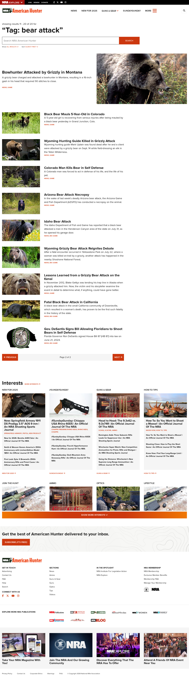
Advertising (7, 571)
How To (159, 430)
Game (10, 87)
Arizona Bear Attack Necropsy (66, 194)
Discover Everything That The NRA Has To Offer (115, 661)
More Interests (31, 384)
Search (129, 40)
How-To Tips (151, 389)
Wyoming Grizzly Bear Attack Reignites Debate (79, 248)
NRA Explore (102, 575)
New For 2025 (10, 389)
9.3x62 (101, 430)
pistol (25, 433)
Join (30, 2)
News (74, 10)
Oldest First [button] (30, 47)
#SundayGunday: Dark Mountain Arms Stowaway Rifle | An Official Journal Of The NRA (70, 458)
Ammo (114, 430)
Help (4, 582)
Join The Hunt (10, 483)
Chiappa (54, 432)
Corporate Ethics (36, 673)
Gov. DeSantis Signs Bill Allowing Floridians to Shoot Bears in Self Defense (83, 330)
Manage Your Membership (155, 582)
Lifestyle (149, 483)
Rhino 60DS (83, 429)
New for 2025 (8, 473)
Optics (100, 483)
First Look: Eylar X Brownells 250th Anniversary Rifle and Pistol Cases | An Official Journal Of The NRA (21, 462)
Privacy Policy (7, 673)
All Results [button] (12, 47)
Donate (44, 2)
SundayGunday (132, 10)
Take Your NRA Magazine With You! (21, 661)
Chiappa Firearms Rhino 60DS (64, 429)
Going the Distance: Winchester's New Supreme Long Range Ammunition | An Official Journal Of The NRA (116, 462)
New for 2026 (89, 10)
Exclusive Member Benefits (155, 575)
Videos (52, 594)
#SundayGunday (58, 389)
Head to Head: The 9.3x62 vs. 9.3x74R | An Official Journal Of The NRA (117, 424)
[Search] (184, 10)
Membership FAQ (151, 579)
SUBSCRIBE (16, 542)
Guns (51, 582)
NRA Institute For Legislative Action (112, 571)
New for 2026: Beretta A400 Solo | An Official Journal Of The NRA (21, 439)
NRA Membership (151, 571)
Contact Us (6, 575)
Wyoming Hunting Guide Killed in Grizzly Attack (79, 140)
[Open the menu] (154, 10)
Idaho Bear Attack (57, 221)
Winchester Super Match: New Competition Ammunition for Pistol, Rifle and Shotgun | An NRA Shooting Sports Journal (118, 450)
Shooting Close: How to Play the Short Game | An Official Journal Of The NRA (163, 446)
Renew (36, 2)
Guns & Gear (109, 10)
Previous (11, 357)
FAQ (4, 579)
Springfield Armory (13, 433)
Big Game (54, 236)
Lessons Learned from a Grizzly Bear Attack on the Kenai (82, 277)
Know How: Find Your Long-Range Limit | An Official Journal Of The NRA (164, 455)
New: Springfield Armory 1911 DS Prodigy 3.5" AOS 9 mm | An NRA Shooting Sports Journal (22, 425)
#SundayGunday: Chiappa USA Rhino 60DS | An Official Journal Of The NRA (69, 424)
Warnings (50, 673)
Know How (150, 430)
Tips (165, 430)
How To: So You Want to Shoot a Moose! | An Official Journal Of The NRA (165, 424)
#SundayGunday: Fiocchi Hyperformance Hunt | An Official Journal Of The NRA (69, 447)
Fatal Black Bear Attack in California (71, 302)
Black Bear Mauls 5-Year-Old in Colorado (74, 114)
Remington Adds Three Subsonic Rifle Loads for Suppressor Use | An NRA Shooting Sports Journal (115, 438)
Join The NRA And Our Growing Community (69, 661)
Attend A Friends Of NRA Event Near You (163, 661)
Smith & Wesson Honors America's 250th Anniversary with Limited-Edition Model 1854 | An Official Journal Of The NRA (22, 450)
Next (119, 357)
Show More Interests (109, 514)
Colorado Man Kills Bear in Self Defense (73, 167)
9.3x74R (108, 430)
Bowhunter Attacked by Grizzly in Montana (42, 72)
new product (35, 433)
